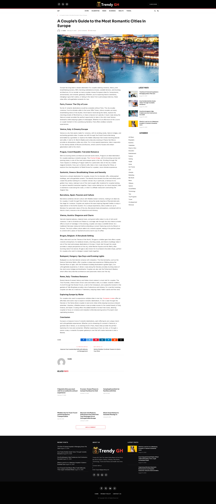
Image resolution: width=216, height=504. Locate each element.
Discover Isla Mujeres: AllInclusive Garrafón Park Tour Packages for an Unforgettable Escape (89, 415)
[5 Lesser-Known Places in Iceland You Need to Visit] (90, 380)
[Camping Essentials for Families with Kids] (113, 380)
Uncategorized (133, 202)
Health (121, 11)
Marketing (131, 175)
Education (131, 150)
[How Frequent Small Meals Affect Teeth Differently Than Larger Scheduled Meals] (132, 459)
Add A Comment (90, 427)
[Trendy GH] (108, 4)
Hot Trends (132, 167)
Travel (128, 11)
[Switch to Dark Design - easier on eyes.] (155, 11)
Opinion (131, 186)
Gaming (131, 159)
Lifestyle (131, 172)
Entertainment (132, 153)
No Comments (83, 30)
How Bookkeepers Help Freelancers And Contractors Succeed (148, 113)
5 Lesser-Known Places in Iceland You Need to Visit (89, 390)
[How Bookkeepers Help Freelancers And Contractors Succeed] (133, 113)
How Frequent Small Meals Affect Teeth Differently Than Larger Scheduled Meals (148, 458)
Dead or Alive (132, 148)
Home (87, 11)
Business (112, 11)
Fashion (131, 156)
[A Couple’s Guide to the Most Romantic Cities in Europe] (108, 58)
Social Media (132, 188)
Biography (131, 140)
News (104, 11)
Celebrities (95, 11)
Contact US (117, 493)
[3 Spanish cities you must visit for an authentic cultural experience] (67, 380)
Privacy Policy (106, 493)
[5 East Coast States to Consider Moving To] (113, 404)
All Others (131, 137)
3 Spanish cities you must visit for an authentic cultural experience (67, 391)
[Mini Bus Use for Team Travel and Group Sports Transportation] (67, 404)
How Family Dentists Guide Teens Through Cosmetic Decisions (147, 102)
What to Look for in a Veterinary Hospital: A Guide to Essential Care (148, 123)
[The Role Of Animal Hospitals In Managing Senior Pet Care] (133, 94)
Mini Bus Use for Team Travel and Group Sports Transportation (67, 414)
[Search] (158, 11)
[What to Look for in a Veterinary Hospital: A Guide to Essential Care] (133, 124)
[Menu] (58, 11)
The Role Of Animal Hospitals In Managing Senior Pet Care (148, 92)
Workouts (131, 205)
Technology (132, 191)
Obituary (131, 183)
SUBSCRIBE (153, 4)
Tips (130, 194)
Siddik (64, 30)
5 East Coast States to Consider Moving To (111, 414)
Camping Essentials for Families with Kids (111, 390)
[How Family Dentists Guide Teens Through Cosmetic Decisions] (133, 103)
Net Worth (131, 177)
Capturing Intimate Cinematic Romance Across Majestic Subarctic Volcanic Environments (148, 468)
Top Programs (133, 196)
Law (130, 169)
